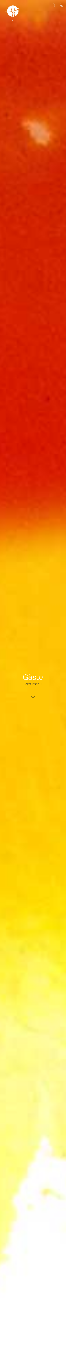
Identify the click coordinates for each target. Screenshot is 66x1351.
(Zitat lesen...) (33, 684)
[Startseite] (12, 13)
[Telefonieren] (61, 5)
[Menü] (45, 5)
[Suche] (53, 5)
